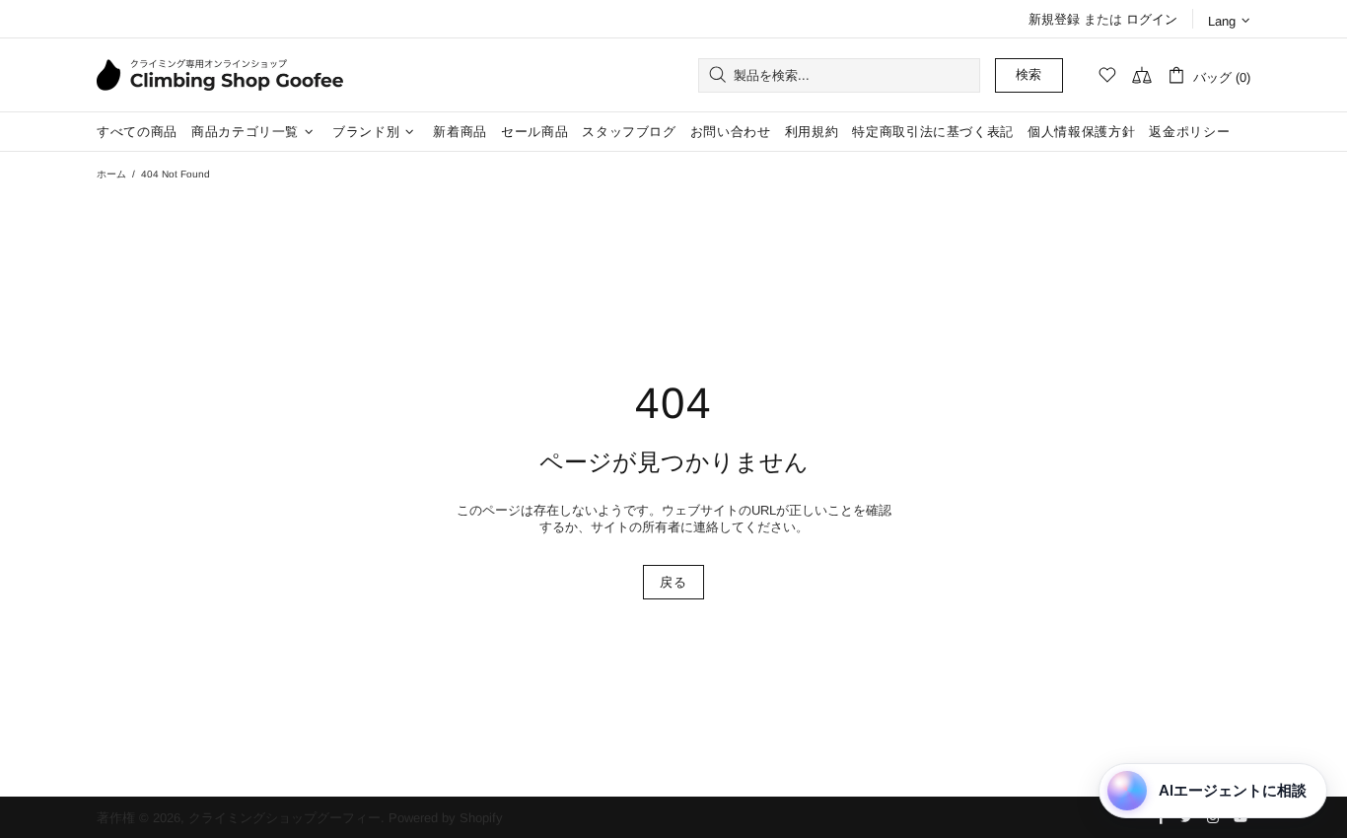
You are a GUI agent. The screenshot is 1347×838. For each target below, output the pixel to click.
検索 (1029, 74)
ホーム (111, 174)
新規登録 (1054, 19)
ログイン (1151, 19)
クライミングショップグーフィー (220, 75)
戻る (673, 582)
